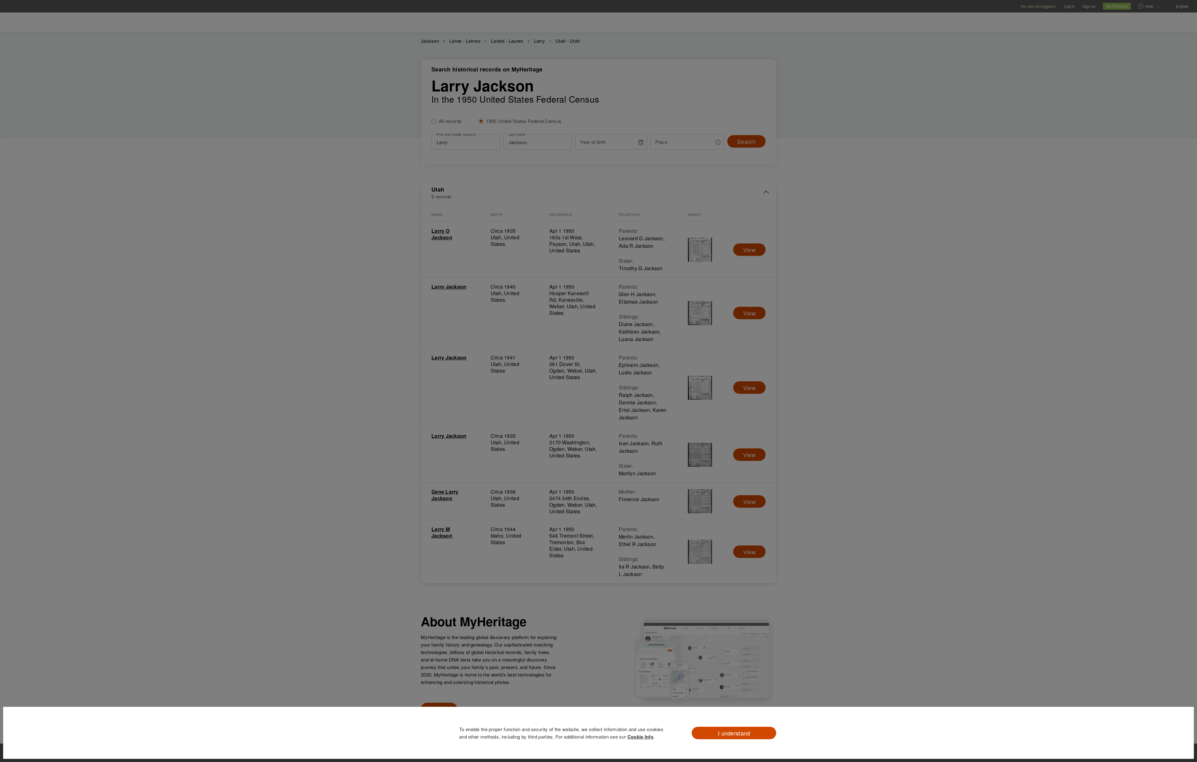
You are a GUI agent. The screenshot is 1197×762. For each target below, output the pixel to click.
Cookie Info (640, 736)
